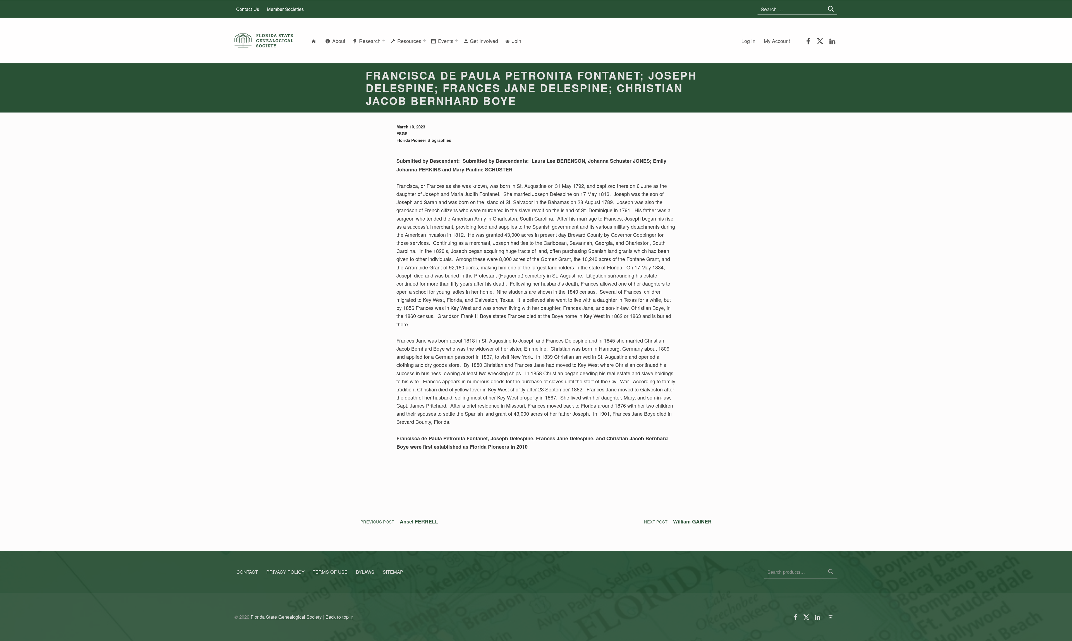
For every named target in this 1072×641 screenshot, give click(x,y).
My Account (777, 40)
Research (370, 40)
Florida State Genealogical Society (286, 616)
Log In (748, 40)
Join (516, 40)
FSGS (402, 133)
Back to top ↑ (339, 616)
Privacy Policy (285, 571)
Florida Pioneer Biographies (423, 140)
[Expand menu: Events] (456, 40)
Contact (247, 571)
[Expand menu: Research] (383, 40)
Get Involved (484, 40)
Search (831, 571)
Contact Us (247, 9)
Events (445, 40)
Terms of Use (330, 571)
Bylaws (365, 571)
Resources (409, 40)
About (338, 40)
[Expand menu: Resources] (424, 40)
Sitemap (393, 571)
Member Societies (285, 9)
